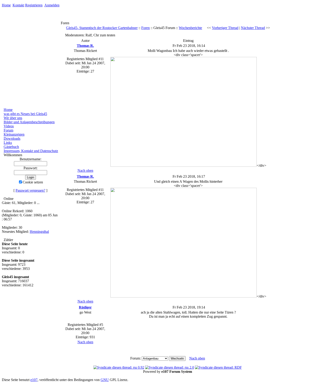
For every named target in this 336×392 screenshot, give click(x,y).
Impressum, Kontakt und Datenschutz (31, 151)
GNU (105, 380)
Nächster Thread (253, 28)
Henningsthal (39, 232)
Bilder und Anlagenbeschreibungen (29, 122)
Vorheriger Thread (225, 28)
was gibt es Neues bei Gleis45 (25, 114)
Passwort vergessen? (30, 190)
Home (6, 5)
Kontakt (18, 5)
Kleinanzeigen (14, 134)
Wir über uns (13, 118)
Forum (8, 130)
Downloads (12, 138)
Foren (145, 28)
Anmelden (51, 5)
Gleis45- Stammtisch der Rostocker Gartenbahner (102, 28)
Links (8, 143)
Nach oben (85, 170)
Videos (9, 126)
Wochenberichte (190, 28)
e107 (33, 380)
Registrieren (34, 5)
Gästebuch (11, 147)
